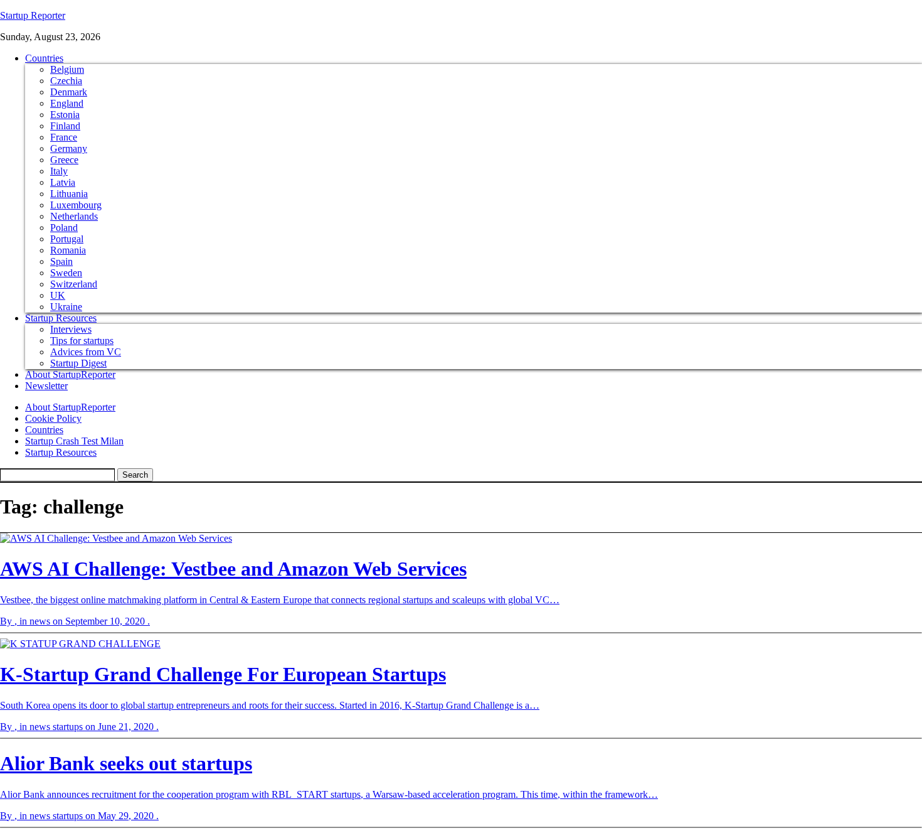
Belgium (67, 69)
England (66, 103)
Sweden (66, 272)
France (63, 137)
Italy (59, 171)
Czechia (66, 80)
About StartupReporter (70, 374)
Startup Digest (78, 363)
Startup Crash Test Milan (74, 441)
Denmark (68, 92)
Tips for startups (82, 340)
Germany (68, 148)
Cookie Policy (53, 418)
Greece (64, 159)
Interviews (71, 329)
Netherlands (74, 216)
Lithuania (69, 193)
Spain (61, 261)
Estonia (65, 114)
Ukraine (66, 306)
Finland (65, 126)
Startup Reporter (32, 15)
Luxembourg (76, 205)
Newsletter (46, 385)
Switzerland (73, 284)
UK (57, 295)
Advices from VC (85, 351)
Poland (64, 227)
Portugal (66, 239)
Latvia (62, 182)
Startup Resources (61, 318)
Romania (68, 250)
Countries (44, 58)
